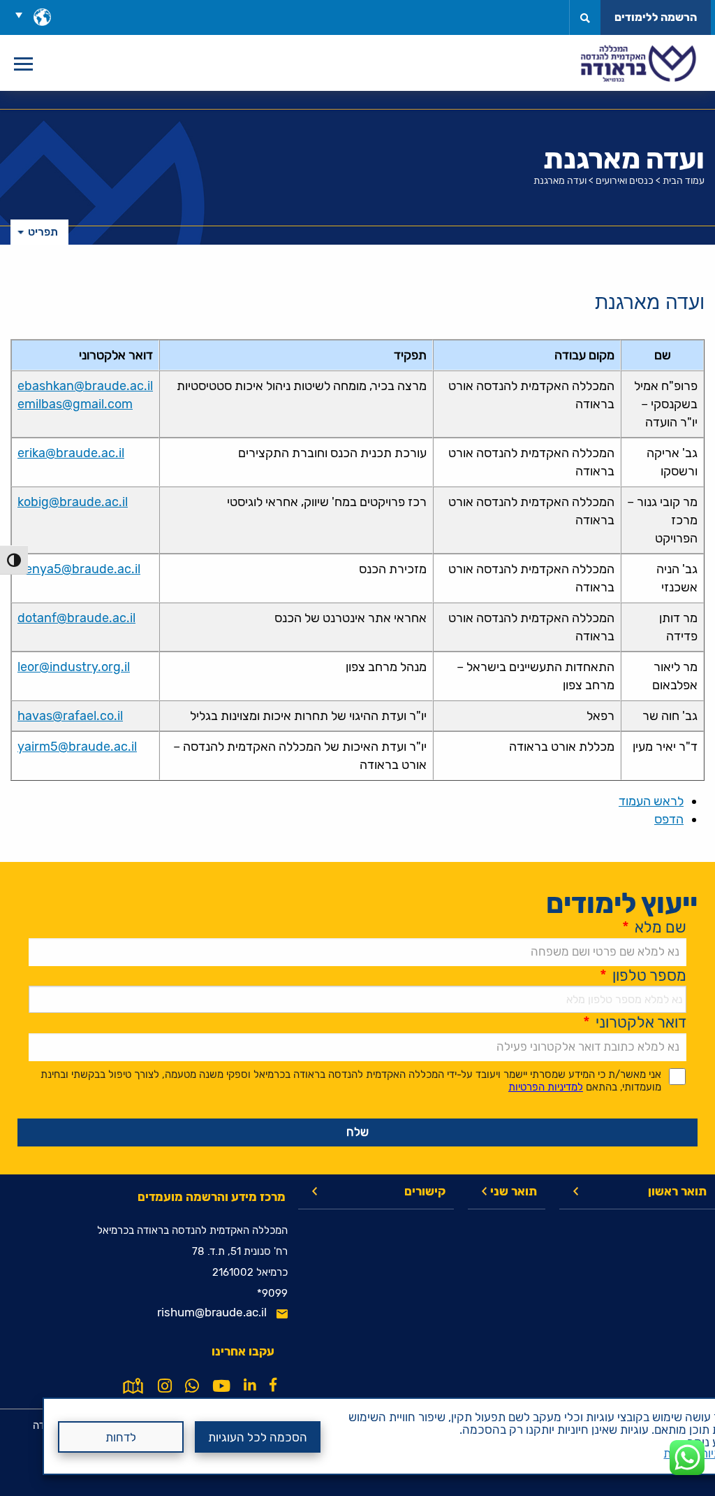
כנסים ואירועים (625, 181)
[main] (357, 793)
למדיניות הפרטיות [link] (545, 1087)
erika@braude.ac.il (70, 453)
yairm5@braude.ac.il (77, 746)
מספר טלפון (643, 975)
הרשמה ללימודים (655, 17)
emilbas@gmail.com (75, 404)
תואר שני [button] (513, 1191)
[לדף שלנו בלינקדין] (250, 1384)
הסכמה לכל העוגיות (257, 1437)
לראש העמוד (651, 801)
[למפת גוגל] (133, 1384)
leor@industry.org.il (73, 667)
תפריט (43, 231)
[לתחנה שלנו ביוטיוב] (221, 1386)
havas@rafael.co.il (70, 716)
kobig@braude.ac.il (72, 502)
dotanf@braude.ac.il (76, 618)
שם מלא (654, 927)
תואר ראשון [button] (677, 1191)
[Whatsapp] (192, 1386)
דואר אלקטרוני (634, 1022)
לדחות (120, 1437)
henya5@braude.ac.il (78, 569)
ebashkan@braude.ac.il (85, 386)
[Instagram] (165, 1386)
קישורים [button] (424, 1191)
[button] (23, 14)
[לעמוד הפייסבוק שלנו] (273, 1384)
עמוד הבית (684, 181)
